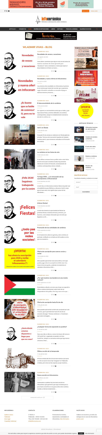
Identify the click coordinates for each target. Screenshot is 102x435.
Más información (89, 433)
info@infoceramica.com (34, 421)
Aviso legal (7, 419)
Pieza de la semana (71, 29)
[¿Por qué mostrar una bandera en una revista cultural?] (19, 285)
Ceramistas (22, 29)
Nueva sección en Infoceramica (47, 375)
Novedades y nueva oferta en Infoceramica (51, 79)
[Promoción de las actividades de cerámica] (19, 234)
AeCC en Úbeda (42, 128)
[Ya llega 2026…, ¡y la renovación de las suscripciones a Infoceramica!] (19, 183)
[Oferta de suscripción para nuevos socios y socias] (19, 258)
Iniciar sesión (94, 11)
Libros (53, 29)
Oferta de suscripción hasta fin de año (50, 302)
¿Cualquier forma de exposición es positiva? (52, 327)
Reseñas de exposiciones (41, 29)
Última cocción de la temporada (48, 351)
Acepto (81, 433)
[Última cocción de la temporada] (19, 358)
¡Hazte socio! (80, 419)
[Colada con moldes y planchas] (79, 139)
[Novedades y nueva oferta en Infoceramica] (19, 86)
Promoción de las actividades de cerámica (51, 228)
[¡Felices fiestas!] (19, 210)
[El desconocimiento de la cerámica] (19, 110)
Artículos (12, 29)
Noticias (60, 29)
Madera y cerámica (91, 156)
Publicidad (7, 417)
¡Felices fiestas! (42, 203)
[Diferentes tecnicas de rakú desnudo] (79, 130)
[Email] (9, 11)
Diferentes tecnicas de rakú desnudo (92, 128)
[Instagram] (6, 11)
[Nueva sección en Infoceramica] (19, 382)
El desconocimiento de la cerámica (49, 103)
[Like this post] (52, 71)
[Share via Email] (55, 71)
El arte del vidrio (91, 146)
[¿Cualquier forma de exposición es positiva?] (19, 334)
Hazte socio (85, 11)
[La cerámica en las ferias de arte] (19, 159)
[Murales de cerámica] (79, 168)
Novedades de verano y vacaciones (49, 54)
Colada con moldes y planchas (91, 138)
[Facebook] (4, 11)
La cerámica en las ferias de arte (48, 152)
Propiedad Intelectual (10, 421)
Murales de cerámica (89, 166)
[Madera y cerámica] (79, 158)
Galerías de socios (85, 29)
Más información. (64, 419)
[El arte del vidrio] (79, 149)
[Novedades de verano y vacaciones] (19, 61)
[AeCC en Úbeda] (19, 135)
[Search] (97, 29)
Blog (29, 29)
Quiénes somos (8, 414)
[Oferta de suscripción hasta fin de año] (19, 309)
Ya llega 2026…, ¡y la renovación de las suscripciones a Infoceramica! (50, 178)
